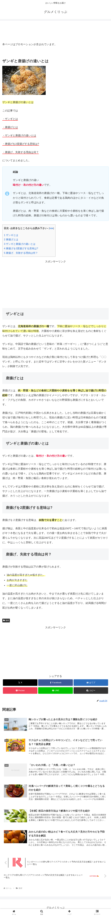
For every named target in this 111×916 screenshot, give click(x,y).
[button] (91, 690)
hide (51, 228)
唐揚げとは (11, 239)
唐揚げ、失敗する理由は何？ (21, 253)
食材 (7, 620)
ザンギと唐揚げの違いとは (19, 244)
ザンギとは (11, 235)
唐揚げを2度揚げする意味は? (21, 248)
